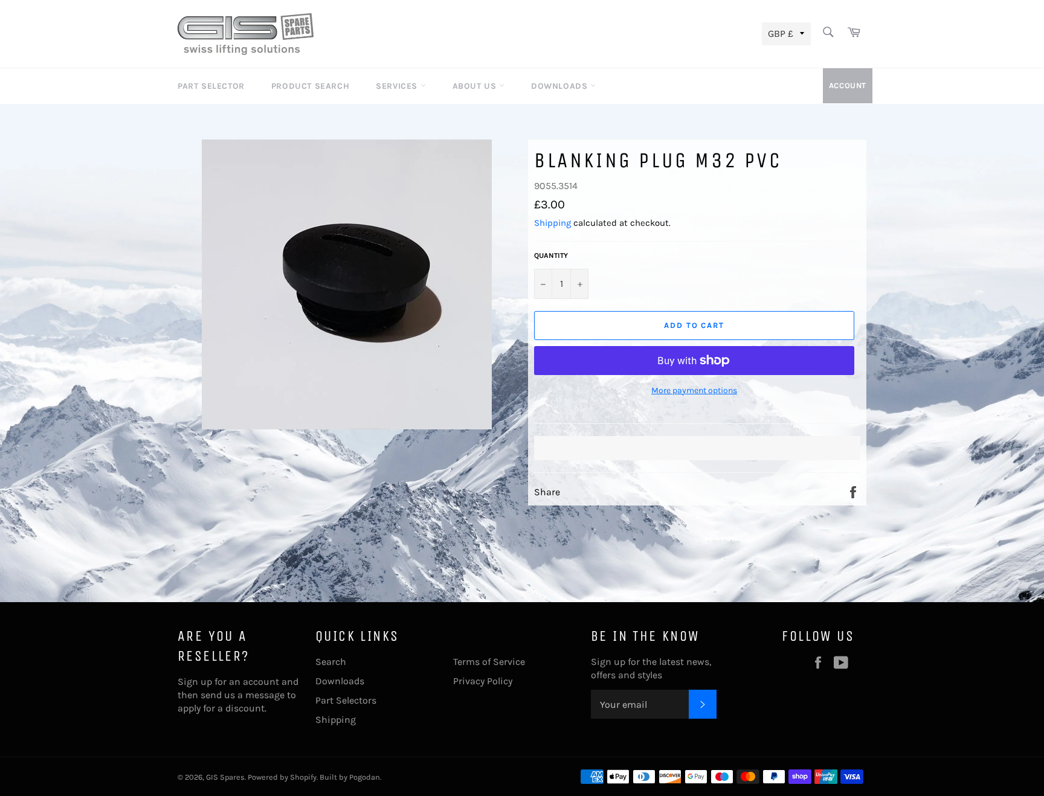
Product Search (310, 86)
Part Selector (211, 86)
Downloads (560, 86)
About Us (476, 86)
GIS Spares (225, 777)
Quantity (551, 255)
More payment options (694, 390)
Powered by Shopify (282, 777)
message (265, 695)
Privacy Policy (482, 681)
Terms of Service (489, 661)
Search (330, 661)
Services (398, 86)
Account (847, 85)
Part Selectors (345, 700)
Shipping (552, 222)
